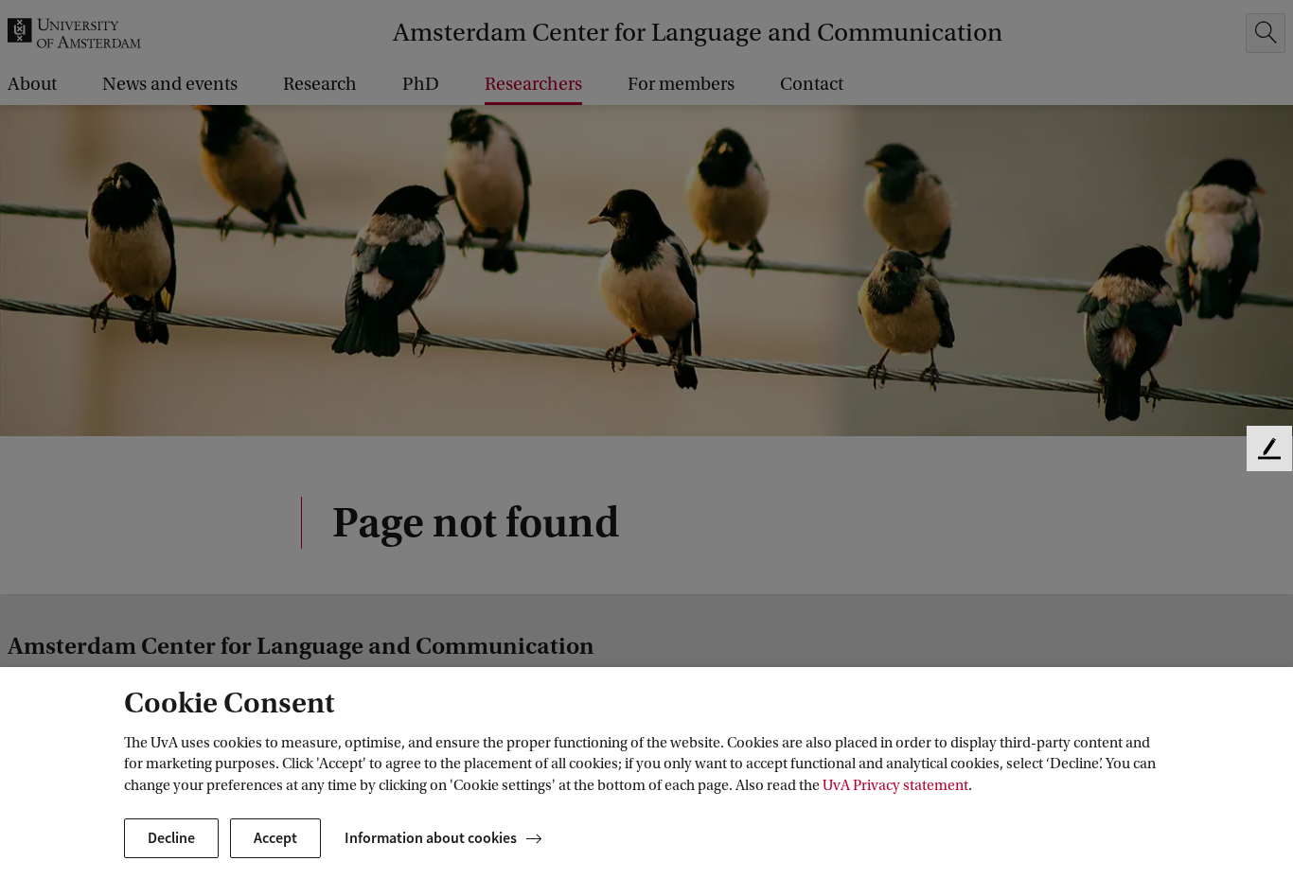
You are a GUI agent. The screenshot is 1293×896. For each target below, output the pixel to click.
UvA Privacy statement (895, 785)
